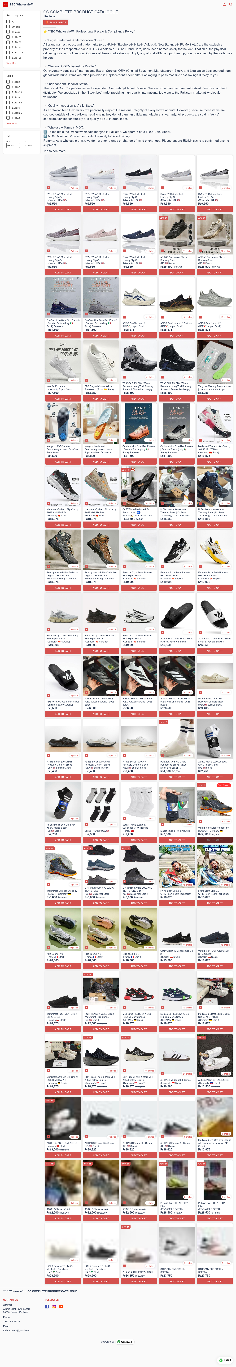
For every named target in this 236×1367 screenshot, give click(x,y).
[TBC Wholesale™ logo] (5, 4)
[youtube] (61, 1306)
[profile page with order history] (224, 4)
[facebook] (46, 1306)
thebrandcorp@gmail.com (16, 1330)
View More (11, 62)
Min (8, 141)
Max (25, 141)
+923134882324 (11, 1321)
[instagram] (54, 1306)
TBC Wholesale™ (22, 4)
